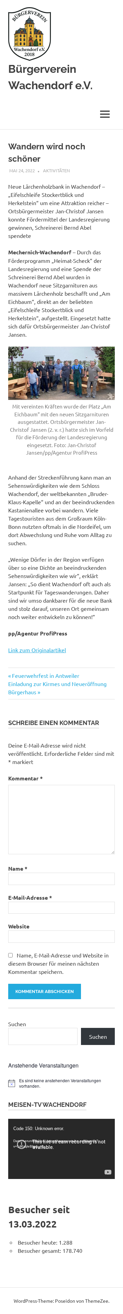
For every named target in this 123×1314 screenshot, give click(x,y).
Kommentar (25, 778)
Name (17, 868)
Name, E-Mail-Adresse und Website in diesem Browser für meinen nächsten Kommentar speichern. (58, 963)
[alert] (61, 1083)
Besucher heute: (38, 1242)
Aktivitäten (56, 170)
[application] (61, 1149)
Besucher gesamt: (40, 1250)
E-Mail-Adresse (30, 897)
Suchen (17, 1023)
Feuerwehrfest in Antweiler (45, 675)
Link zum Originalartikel (37, 649)
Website (18, 926)
